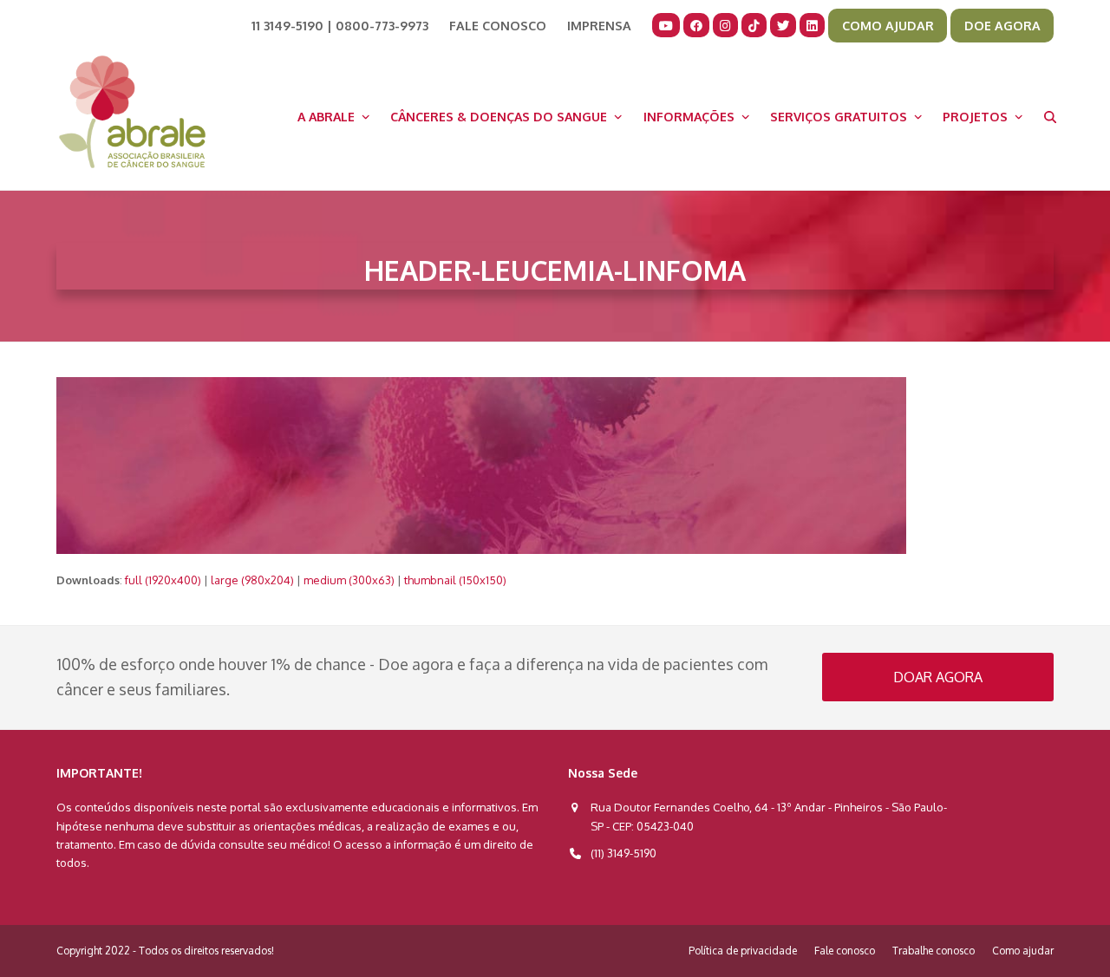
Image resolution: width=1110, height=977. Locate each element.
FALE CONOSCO (497, 25)
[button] (1050, 116)
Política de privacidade (743, 950)
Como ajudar (1023, 950)
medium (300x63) (349, 580)
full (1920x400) (163, 580)
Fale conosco (844, 950)
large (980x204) (252, 580)
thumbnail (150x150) (455, 580)
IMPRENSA (599, 25)
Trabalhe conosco (933, 950)
